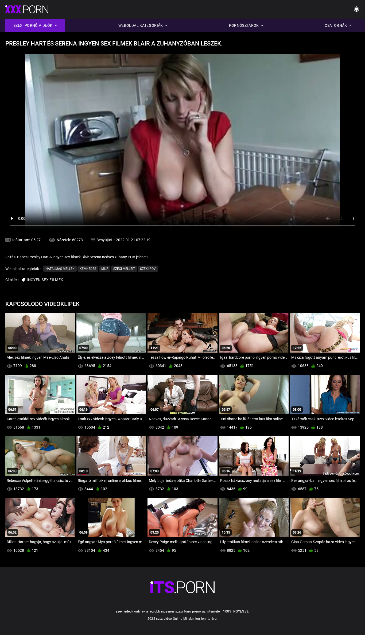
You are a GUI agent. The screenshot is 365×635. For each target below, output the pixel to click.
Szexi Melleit (124, 269)
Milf (104, 269)
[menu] (356, 9)
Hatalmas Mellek (60, 269)
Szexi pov (148, 269)
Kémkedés (88, 269)
